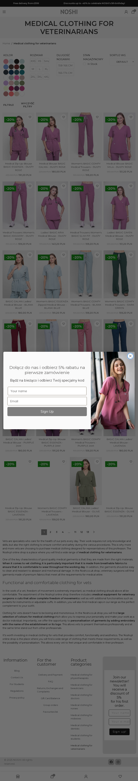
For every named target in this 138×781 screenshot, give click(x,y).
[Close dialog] (130, 356)
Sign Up (47, 412)
